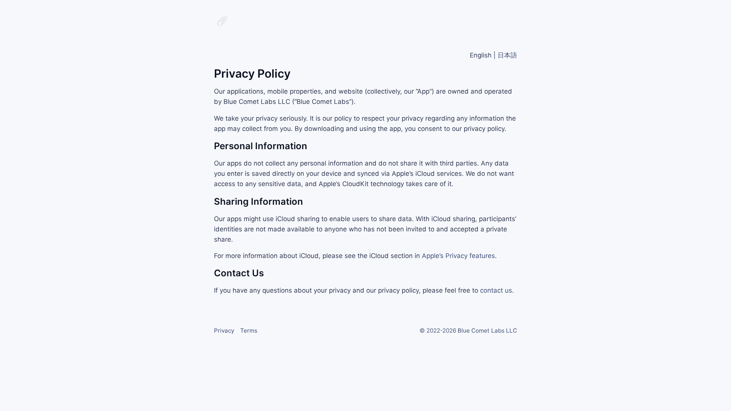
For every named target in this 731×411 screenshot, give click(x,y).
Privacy (224, 330)
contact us (496, 290)
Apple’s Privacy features (458, 256)
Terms (248, 330)
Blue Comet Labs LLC (487, 330)
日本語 (507, 55)
